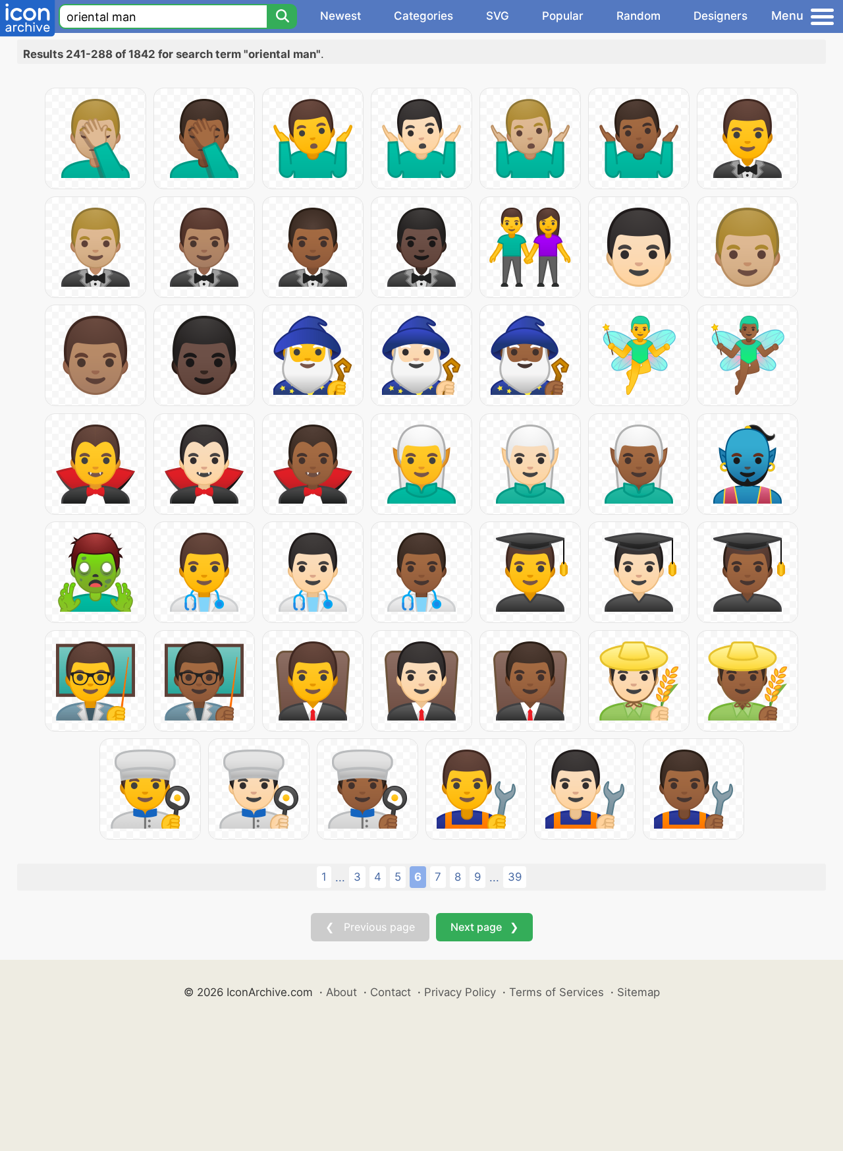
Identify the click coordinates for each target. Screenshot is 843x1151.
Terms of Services (556, 992)
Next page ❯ (484, 926)
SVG (497, 15)
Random (638, 15)
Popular (563, 15)
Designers (720, 15)
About (341, 992)
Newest (340, 15)
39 (515, 876)
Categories (423, 15)
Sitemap (638, 992)
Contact (390, 992)
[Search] (282, 16)
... (340, 877)
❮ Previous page (370, 926)
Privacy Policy (460, 992)
